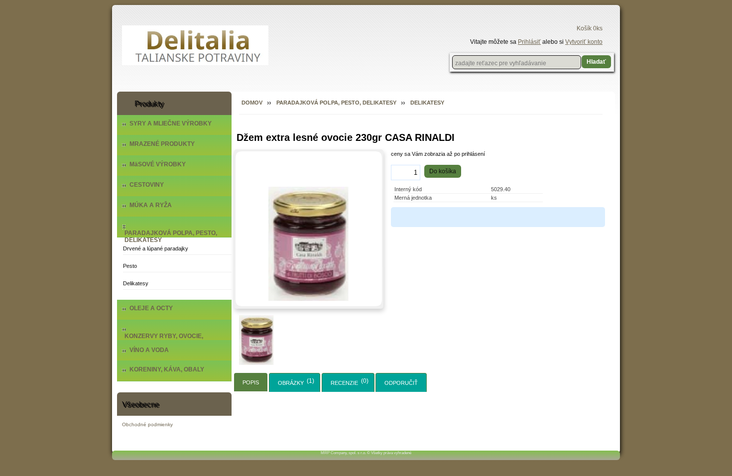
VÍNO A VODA (149, 350)
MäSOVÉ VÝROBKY (157, 164)
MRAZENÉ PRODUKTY (162, 143)
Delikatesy (135, 283)
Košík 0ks (590, 28)
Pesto (130, 266)
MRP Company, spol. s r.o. (343, 453)
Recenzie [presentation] (344, 383)
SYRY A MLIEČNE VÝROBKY (170, 123)
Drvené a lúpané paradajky (155, 248)
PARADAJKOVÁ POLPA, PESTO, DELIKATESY (170, 236)
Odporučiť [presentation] (401, 383)
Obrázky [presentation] (291, 383)
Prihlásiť (529, 41)
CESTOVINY (146, 184)
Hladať (596, 61)
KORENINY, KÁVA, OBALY (166, 369)
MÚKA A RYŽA (150, 205)
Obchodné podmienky (147, 424)
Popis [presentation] (251, 382)
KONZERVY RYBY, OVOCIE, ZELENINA (163, 340)
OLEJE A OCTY (151, 308)
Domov (252, 103)
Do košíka (442, 171)
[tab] (250, 382)
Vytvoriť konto (584, 41)
